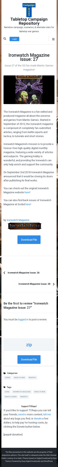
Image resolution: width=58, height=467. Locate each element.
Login (14, 39)
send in (22, 414)
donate (38, 418)
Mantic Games (11, 397)
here (27, 192)
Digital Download (43, 458)
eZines (7, 378)
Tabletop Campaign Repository (29, 21)
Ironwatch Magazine (18, 220)
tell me (47, 414)
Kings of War (19, 378)
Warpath (32, 378)
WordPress (48, 461)
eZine (7, 392)
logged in (23, 319)
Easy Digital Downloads (31, 461)
